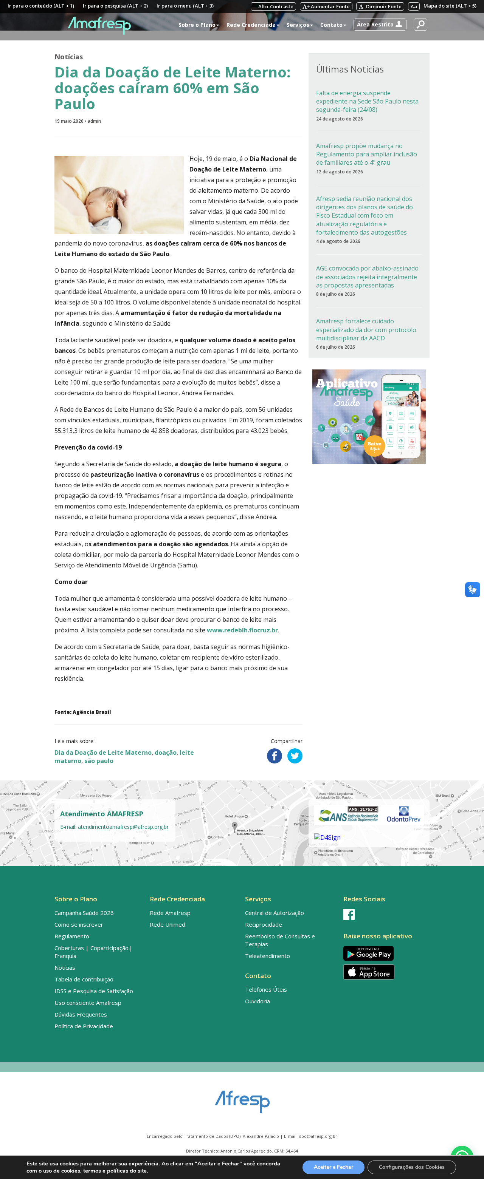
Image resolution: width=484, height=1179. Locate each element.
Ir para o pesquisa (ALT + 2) (115, 5)
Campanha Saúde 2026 (84, 912)
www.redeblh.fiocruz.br (242, 630)
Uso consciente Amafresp (87, 1002)
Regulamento (71, 936)
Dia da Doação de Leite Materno (103, 752)
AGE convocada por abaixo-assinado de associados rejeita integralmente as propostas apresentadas (367, 276)
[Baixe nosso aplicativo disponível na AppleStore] (385, 972)
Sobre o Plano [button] (197, 24)
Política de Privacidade (83, 1026)
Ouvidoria (257, 1001)
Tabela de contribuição (83, 979)
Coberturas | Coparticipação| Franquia (93, 952)
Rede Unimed (167, 924)
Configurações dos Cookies (412, 1167)
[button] (380, 25)
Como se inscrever (78, 924)
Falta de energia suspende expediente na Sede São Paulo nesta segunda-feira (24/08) (367, 101)
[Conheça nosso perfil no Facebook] (385, 914)
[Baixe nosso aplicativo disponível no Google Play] (385, 953)
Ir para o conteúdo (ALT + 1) (41, 5)
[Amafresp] (99, 26)
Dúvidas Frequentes (80, 1014)
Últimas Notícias (350, 69)
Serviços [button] (298, 24)
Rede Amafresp (170, 912)
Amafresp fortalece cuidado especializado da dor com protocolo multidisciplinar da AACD (366, 329)
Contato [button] (331, 24)
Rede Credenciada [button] (251, 24)
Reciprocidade (263, 924)
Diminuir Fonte (382, 6)
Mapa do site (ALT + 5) (450, 5)
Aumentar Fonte (328, 6)
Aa (414, 6)
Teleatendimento (267, 956)
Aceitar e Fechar (333, 1167)
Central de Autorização (274, 912)
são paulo (98, 761)
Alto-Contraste (275, 6)
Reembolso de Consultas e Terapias (280, 940)
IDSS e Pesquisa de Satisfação (93, 991)
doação (166, 752)
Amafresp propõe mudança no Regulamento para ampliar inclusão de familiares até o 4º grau (366, 154)
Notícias (68, 56)
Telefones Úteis (266, 989)
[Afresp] (242, 1098)
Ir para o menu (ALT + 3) (185, 5)
